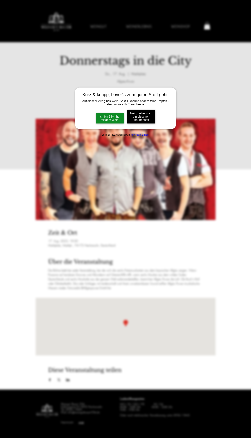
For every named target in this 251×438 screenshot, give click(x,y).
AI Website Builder (140, 135)
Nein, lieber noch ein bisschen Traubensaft (141, 116)
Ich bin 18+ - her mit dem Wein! (109, 118)
